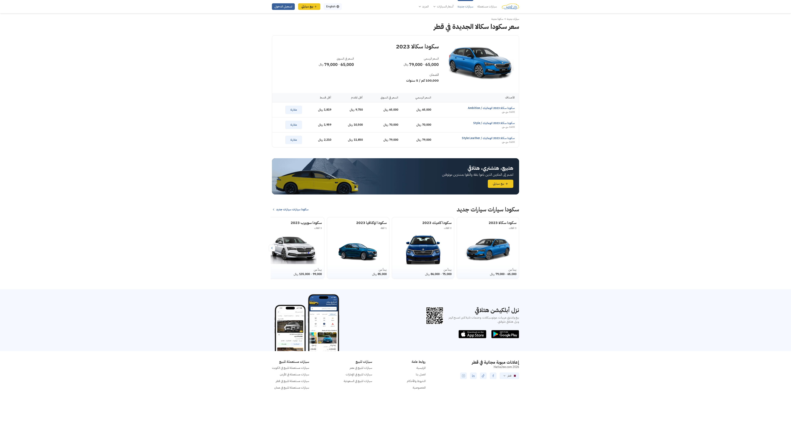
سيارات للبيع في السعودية (358, 381)
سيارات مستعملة (487, 7)
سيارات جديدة (465, 7)
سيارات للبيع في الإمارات (359, 374)
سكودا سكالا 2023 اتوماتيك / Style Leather (488, 138)
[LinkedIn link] (473, 375)
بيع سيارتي (307, 6)
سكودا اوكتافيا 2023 (371, 222)
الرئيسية (421, 368)
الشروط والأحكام (416, 381)
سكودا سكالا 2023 (502, 222)
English (331, 6)
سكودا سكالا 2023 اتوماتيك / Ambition (491, 108)
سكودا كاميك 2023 (437, 222)
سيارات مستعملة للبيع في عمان (291, 387)
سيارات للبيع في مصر (361, 368)
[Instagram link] (463, 375)
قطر (509, 376)
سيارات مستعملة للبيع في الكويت (290, 368)
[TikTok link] (483, 375)
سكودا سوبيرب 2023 (306, 222)
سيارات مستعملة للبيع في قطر (292, 381)
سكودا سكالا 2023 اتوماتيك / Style (494, 123)
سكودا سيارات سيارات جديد (292, 209)
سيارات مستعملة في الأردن (294, 374)
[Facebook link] (493, 375)
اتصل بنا (421, 374)
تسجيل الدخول (283, 6)
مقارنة (293, 110)
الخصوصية (419, 387)
